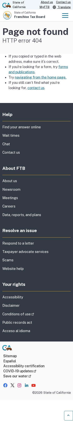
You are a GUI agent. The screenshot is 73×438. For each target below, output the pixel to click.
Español (9, 361)
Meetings (10, 198)
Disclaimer (11, 305)
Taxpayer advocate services (25, 252)
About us (47, 2)
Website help (13, 269)
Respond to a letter (18, 243)
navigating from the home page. (40, 77)
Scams (7, 260)
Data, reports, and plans (21, 215)
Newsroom (11, 189)
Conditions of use (29, 314)
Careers (8, 206)
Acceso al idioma (16, 331)
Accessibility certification (24, 366)
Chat (6, 144)
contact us (35, 88)
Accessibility (12, 297)
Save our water (17, 376)
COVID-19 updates (19, 371)
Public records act (17, 322)
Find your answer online (21, 127)
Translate (64, 7)
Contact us (63, 2)
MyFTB (44, 7)
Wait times (10, 135)
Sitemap (10, 356)
